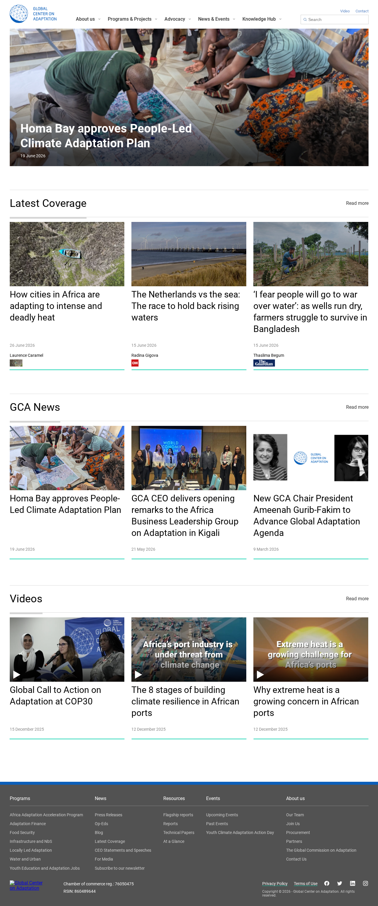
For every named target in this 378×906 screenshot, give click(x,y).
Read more (357, 203)
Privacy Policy (275, 884)
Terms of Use (305, 884)
